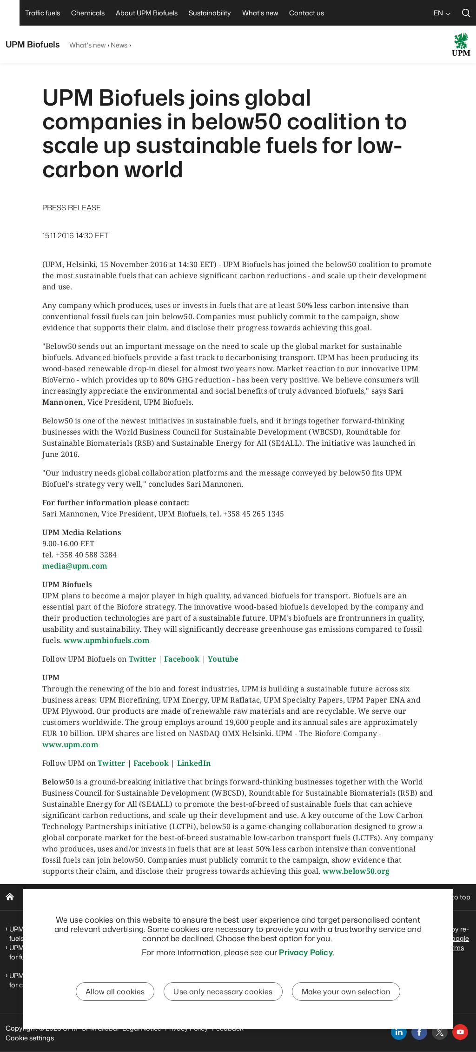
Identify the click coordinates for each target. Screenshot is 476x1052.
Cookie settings (30, 1038)
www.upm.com (70, 744)
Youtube (223, 659)
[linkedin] (399, 1032)
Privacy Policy (305, 952)
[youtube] (460, 1032)
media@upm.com (74, 566)
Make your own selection (346, 991)
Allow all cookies (115, 991)
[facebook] (419, 1032)
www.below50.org (356, 871)
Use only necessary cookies (222, 991)
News (119, 45)
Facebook (181, 659)
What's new (87, 45)
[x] (440, 1032)
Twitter (142, 659)
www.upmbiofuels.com (107, 640)
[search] (466, 13)
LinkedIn (194, 763)
